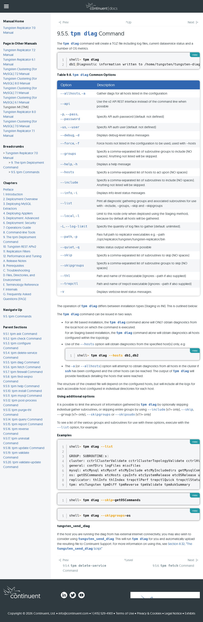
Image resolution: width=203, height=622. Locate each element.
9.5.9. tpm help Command (21, 386)
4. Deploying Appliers (18, 213)
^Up (128, 22)
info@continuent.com (73, 613)
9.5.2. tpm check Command (22, 338)
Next (191, 22)
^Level (128, 560)
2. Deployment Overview (20, 199)
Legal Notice (173, 613)
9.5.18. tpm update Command (23, 448)
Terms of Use (125, 613)
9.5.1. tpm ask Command (20, 334)
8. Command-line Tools (19, 232)
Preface (8, 189)
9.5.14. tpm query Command (22, 419)
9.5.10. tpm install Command (22, 391)
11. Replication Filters (16, 251)
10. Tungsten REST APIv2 (19, 246)
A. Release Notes (14, 261)
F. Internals (10, 289)
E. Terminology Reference (21, 285)
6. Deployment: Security (19, 223)
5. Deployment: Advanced (21, 218)
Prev (66, 22)
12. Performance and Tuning (22, 256)
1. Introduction (13, 194)
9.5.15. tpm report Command (23, 424)
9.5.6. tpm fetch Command (21, 367)
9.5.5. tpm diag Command (21, 362)
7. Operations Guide (17, 227)
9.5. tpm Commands (25, 172)
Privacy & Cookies (149, 613)
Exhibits (190, 613)
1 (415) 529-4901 (102, 613)
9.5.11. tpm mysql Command (22, 395)
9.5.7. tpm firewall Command (23, 372)
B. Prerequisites (13, 266)
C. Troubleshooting (16, 270)
